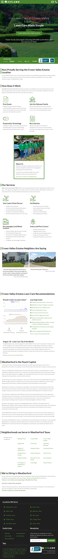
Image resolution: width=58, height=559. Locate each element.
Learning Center (20, 533)
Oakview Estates (22, 458)
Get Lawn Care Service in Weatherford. (26, 176)
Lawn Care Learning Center (42, 333)
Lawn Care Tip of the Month (15, 355)
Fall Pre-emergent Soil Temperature (41, 331)
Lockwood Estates (48, 448)
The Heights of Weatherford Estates (22, 464)
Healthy (6, 553)
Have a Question (9, 538)
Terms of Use (45, 553)
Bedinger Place (22, 438)
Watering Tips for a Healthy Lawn (41, 307)
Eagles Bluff (21, 443)
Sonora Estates (47, 458)
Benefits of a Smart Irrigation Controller (42, 305)
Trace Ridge (34, 462)
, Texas (11, 507)
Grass (18, 549)
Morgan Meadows (35, 453)
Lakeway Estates (35, 448)
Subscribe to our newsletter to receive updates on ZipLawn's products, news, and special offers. (41, 535)
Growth (11, 556)
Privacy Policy (52, 553)
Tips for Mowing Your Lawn (39, 310)
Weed (5, 556)
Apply (24, 549)
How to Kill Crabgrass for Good (40, 315)
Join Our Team (20, 536)
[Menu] (2, 2)
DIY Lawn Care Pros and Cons (40, 312)
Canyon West (34, 438)
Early (22, 553)
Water (16, 553)
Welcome (7, 533)
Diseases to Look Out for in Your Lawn (42, 302)
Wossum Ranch (47, 462)
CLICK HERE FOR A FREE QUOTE (29, 33)
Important (11, 549)
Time (5, 549)
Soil (11, 553)
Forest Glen (34, 443)
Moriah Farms (47, 453)
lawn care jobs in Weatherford (32, 478)
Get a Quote (8, 536)
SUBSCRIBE (51, 540)
